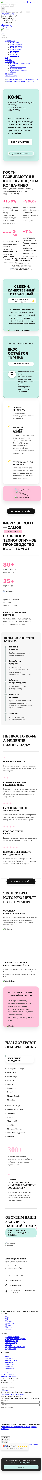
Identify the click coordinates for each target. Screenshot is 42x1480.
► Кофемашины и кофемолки (18, 70)
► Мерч (12, 65)
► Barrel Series (14, 52)
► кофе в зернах (14, 42)
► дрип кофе (13, 54)
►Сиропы (13, 72)
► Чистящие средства (16, 68)
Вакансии (9, 1366)
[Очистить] (28, 12)
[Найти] (3, 11)
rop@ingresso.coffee (13, 1268)
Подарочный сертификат (15, 1347)
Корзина (4, 33)
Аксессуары (10, 62)
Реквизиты (9, 1368)
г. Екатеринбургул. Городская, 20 (6, 26)
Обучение (9, 74)
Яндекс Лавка (10, 1349)
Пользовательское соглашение (12, 1394)
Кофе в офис (10, 1364)
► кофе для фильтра (16, 46)
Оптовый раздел (11, 1360)
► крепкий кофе (14, 51)
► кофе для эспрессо (16, 44)
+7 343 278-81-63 (7, 14)
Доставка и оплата (12, 1337)
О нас (7, 1356)
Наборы (8, 1325)
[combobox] (15, 12)
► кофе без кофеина (15, 49)
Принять (21, 1467)
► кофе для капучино (16, 47)
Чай (6, 58)
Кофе (7, 1317)
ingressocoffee (15, 1280)
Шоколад (8, 60)
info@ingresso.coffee (8, 1376)
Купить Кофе (10, 41)
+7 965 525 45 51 (12, 1265)
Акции (8, 1329)
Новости (8, 1345)
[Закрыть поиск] (3, 8)
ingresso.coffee (15, 1285)
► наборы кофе (14, 56)
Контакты (9, 1358)
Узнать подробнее (24, 1462)
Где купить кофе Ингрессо (15, 1339)
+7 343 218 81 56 (16, 1276)
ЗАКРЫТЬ (5, 1440)
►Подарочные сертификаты (18, 67)
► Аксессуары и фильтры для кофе (20, 63)
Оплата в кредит (11, 1341)
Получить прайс (20, 142)
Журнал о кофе (11, 76)
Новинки (8, 1327)
